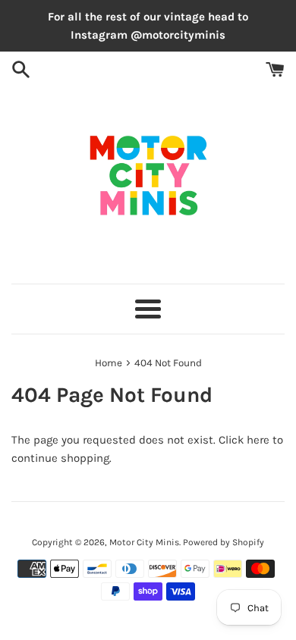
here (258, 440)
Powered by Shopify (223, 542)
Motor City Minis (144, 542)
